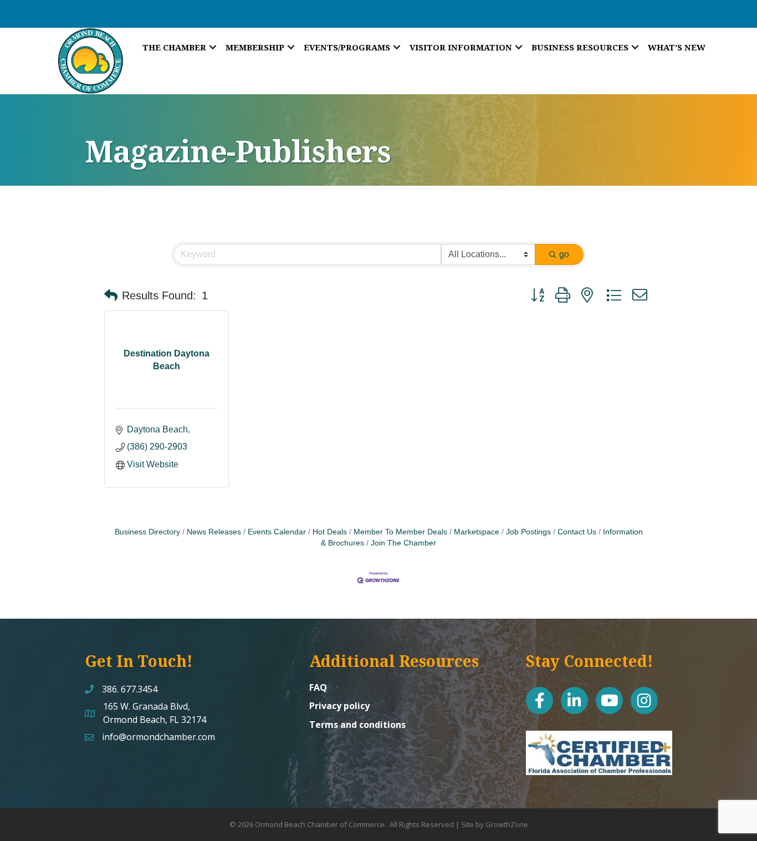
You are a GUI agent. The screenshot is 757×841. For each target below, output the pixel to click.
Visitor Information (461, 47)
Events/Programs (347, 47)
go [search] (564, 254)
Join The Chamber (403, 543)
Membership (255, 47)
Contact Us (576, 532)
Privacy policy (339, 706)
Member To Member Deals (400, 532)
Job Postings (528, 532)
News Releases (214, 532)
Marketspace (476, 532)
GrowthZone (506, 824)
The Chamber (174, 47)
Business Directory (147, 532)
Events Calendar (277, 532)
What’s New (676, 47)
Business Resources (579, 47)
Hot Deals (330, 532)
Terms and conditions (357, 724)
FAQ (318, 687)
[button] (110, 295)
